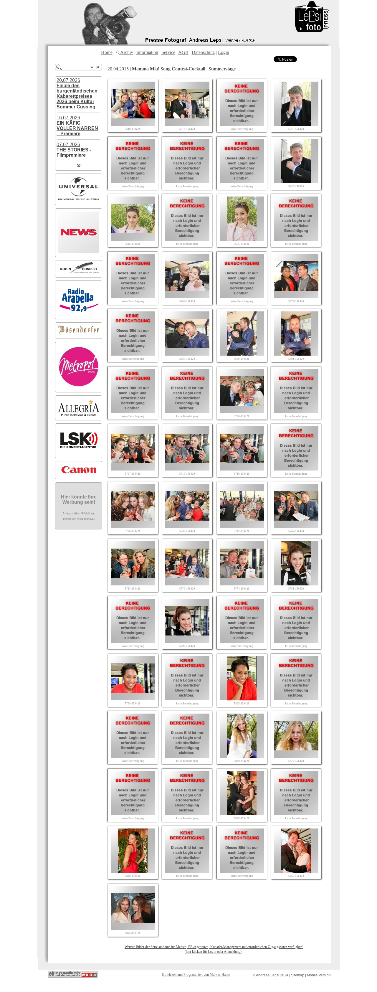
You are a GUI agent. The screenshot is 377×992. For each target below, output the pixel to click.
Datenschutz (203, 52)
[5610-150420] (133, 124)
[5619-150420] (187, 124)
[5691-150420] (296, 353)
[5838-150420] (242, 813)
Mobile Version (319, 975)
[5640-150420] (296, 181)
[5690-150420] (242, 353)
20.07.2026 (77, 93)
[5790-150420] (187, 641)
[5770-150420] (187, 583)
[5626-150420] (296, 124)
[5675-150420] (296, 296)
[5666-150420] (187, 296)
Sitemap (297, 975)
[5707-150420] (133, 468)
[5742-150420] (242, 526)
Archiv (126, 52)
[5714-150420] (187, 468)
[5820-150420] (242, 756)
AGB (183, 52)
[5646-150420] (133, 239)
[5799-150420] (133, 698)
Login (223, 52)
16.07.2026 (77, 125)
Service (168, 52)
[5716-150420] (242, 468)
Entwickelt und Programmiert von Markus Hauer (196, 975)
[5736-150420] (187, 526)
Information (147, 52)
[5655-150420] (242, 239)
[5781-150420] (296, 583)
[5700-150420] (242, 411)
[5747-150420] (296, 526)
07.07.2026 (74, 150)
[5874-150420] (133, 928)
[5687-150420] (187, 353)
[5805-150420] (242, 698)
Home (107, 52)
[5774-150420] (242, 583)
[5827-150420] (296, 756)
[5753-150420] (133, 583)
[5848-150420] (133, 871)
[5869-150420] (296, 871)
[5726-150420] (133, 526)
